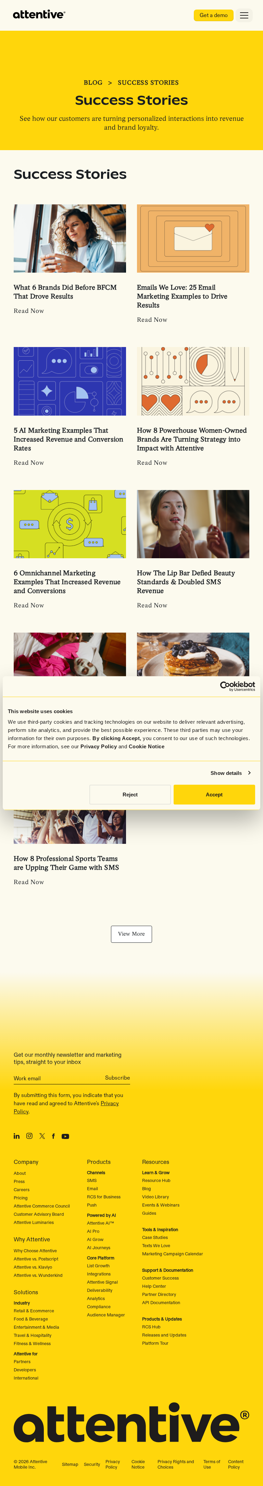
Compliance (99, 1306)
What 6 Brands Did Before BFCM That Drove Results (65, 292)
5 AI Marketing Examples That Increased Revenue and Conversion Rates (68, 440)
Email (92, 1188)
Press (19, 1181)
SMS (92, 1180)
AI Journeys (98, 1247)
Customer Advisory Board (39, 1214)
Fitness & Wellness (32, 1343)
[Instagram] (29, 1137)
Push (92, 1205)
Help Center (154, 1286)
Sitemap (70, 1464)
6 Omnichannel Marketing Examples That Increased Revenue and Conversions (67, 582)
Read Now (29, 311)
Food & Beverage (31, 1319)
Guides (149, 1213)
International (26, 1378)
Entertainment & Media (36, 1327)
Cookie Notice (147, 746)
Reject (130, 794)
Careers (21, 1189)
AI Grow (95, 1239)
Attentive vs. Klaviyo (33, 1267)
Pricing (21, 1197)
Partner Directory (159, 1294)
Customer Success (160, 1278)
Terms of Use (211, 1464)
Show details (226, 773)
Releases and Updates (164, 1335)
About (20, 1173)
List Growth (98, 1265)
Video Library (155, 1196)
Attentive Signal (102, 1282)
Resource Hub (156, 1180)
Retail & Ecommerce (34, 1310)
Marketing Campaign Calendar (172, 1253)
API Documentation (161, 1302)
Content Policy (235, 1464)
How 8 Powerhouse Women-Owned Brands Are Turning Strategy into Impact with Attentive (192, 440)
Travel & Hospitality (32, 1335)
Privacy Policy (98, 746)
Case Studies (155, 1237)
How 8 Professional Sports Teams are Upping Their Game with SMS (66, 863)
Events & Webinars (160, 1205)
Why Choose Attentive (35, 1250)
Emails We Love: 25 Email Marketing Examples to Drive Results (182, 297)
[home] (39, 15)
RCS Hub (151, 1326)
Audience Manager (106, 1314)
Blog (93, 83)
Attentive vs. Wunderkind (38, 1275)
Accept (214, 794)
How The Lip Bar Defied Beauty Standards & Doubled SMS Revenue (186, 582)
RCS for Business (104, 1196)
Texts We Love (156, 1245)
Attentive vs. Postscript (36, 1258)
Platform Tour (155, 1343)
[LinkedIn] (17, 1137)
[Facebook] (53, 1137)
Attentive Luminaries (34, 1222)
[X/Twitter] (42, 1137)
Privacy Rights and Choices (176, 1464)
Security (92, 1464)
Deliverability (99, 1290)
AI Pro (93, 1231)
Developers (25, 1369)
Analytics (96, 1298)
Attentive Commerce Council (42, 1206)
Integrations (99, 1273)
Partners (22, 1361)
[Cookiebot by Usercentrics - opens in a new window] (225, 686)
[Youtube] (65, 1137)
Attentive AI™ (100, 1223)
